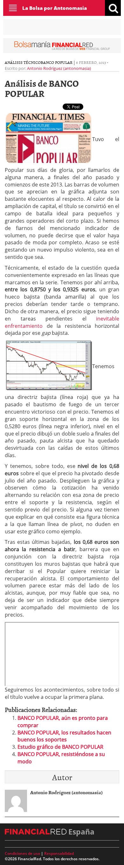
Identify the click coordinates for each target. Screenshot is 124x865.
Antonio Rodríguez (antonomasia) (59, 68)
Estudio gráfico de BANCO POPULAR (60, 746)
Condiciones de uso (22, 853)
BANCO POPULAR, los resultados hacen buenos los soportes (64, 736)
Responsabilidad (59, 853)
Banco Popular (56, 62)
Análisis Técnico (23, 62)
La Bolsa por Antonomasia (54, 8)
